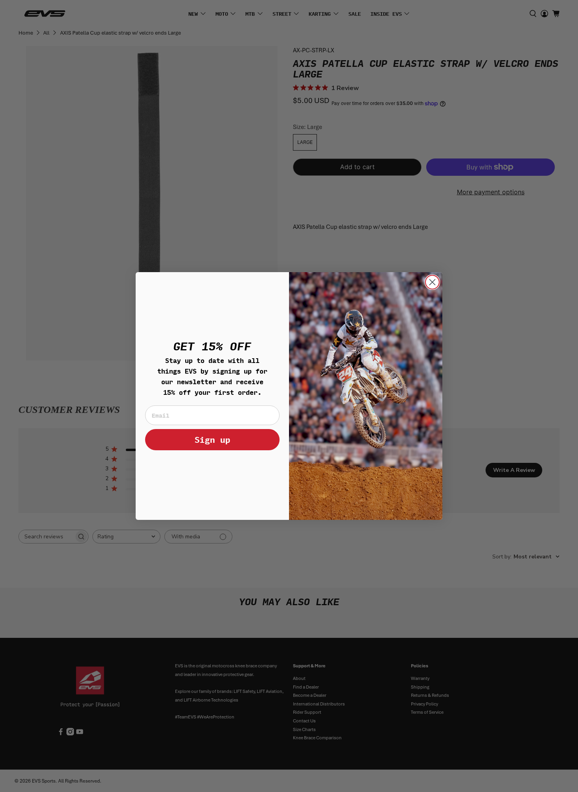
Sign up (212, 439)
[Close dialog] (432, 282)
